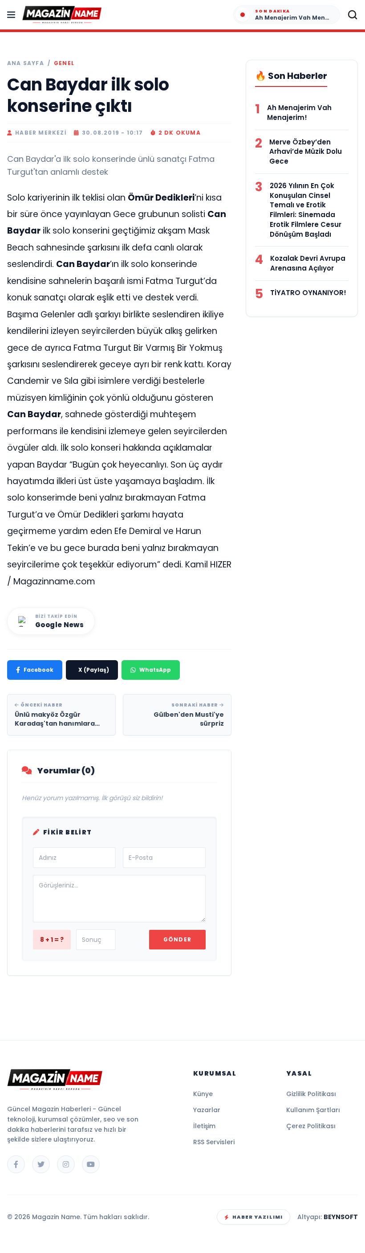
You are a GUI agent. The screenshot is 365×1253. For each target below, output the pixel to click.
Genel (64, 63)
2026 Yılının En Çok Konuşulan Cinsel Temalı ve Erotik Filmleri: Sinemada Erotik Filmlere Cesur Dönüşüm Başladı (305, 210)
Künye (203, 1093)
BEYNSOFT (341, 1216)
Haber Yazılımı (257, 1216)
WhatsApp (155, 670)
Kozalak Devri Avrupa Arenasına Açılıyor (307, 263)
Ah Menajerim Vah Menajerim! (299, 112)
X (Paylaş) (93, 670)
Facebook (38, 670)
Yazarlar (206, 1109)
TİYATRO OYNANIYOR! (308, 292)
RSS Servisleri (214, 1142)
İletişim (204, 1126)
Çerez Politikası (311, 1126)
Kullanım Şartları (313, 1109)
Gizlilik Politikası (311, 1093)
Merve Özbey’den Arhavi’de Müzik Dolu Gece (305, 151)
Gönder (177, 939)
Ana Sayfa (25, 63)
